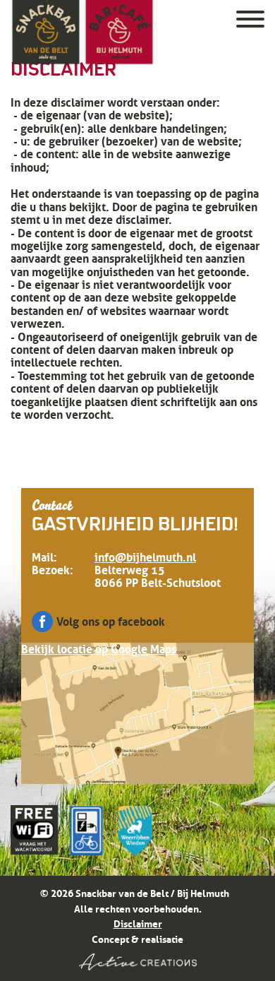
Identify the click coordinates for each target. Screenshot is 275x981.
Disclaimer (138, 923)
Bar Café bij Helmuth (119, 33)
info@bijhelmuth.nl (145, 557)
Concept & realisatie (137, 939)
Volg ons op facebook (110, 621)
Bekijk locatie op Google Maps (98, 649)
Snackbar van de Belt (46, 33)
